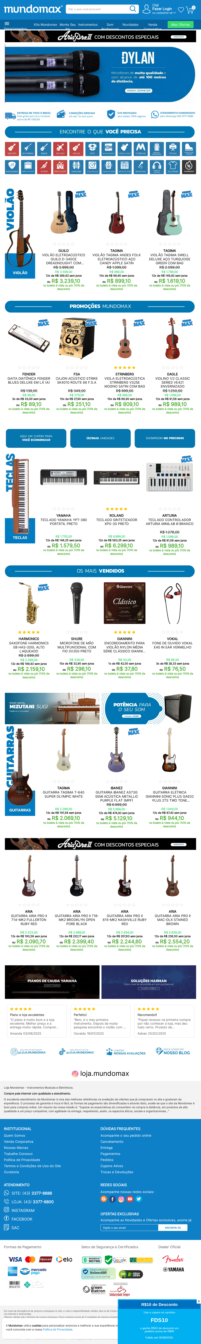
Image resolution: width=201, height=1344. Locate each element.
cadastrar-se (164, 12)
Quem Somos (14, 1135)
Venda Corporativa (18, 1142)
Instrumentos (88, 25)
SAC (15, 1227)
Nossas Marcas (16, 1148)
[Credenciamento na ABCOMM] (142, 1261)
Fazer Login (162, 9)
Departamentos (15, 29)
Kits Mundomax (45, 25)
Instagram (23, 1210)
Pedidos (106, 1160)
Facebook (22, 1219)
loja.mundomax (103, 1073)
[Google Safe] (117, 1261)
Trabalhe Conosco (18, 1154)
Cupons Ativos (111, 1166)
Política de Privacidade (22, 1160)
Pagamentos (110, 1154)
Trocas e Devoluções (116, 1172)
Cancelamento (111, 1142)
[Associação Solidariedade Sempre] (121, 1290)
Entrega (106, 1148)
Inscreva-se (173, 1227)
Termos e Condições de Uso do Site (32, 1166)
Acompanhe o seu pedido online (125, 1135)
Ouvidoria (11, 1172)
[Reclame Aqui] (99, 1275)
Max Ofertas (180, 25)
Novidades (130, 25)
